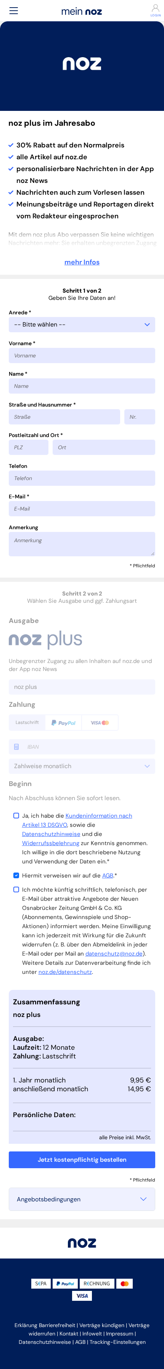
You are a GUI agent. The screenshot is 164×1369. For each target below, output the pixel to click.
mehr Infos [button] (82, 262)
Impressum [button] (119, 1333)
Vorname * (22, 343)
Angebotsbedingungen (48, 1199)
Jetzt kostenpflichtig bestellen (82, 1160)
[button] (14, 10)
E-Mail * (19, 496)
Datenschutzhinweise (51, 834)
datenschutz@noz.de (114, 953)
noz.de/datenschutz (65, 972)
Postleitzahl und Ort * (36, 435)
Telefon (18, 466)
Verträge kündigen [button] (101, 1325)
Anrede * (20, 312)
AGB (107, 875)
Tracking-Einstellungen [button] (118, 1342)
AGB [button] (80, 1342)
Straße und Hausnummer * (42, 404)
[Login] (150, 8)
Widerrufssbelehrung (50, 843)
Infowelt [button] (92, 1333)
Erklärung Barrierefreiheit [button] (44, 1325)
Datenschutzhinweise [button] (45, 1342)
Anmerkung (23, 527)
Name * (18, 373)
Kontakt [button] (68, 1333)
